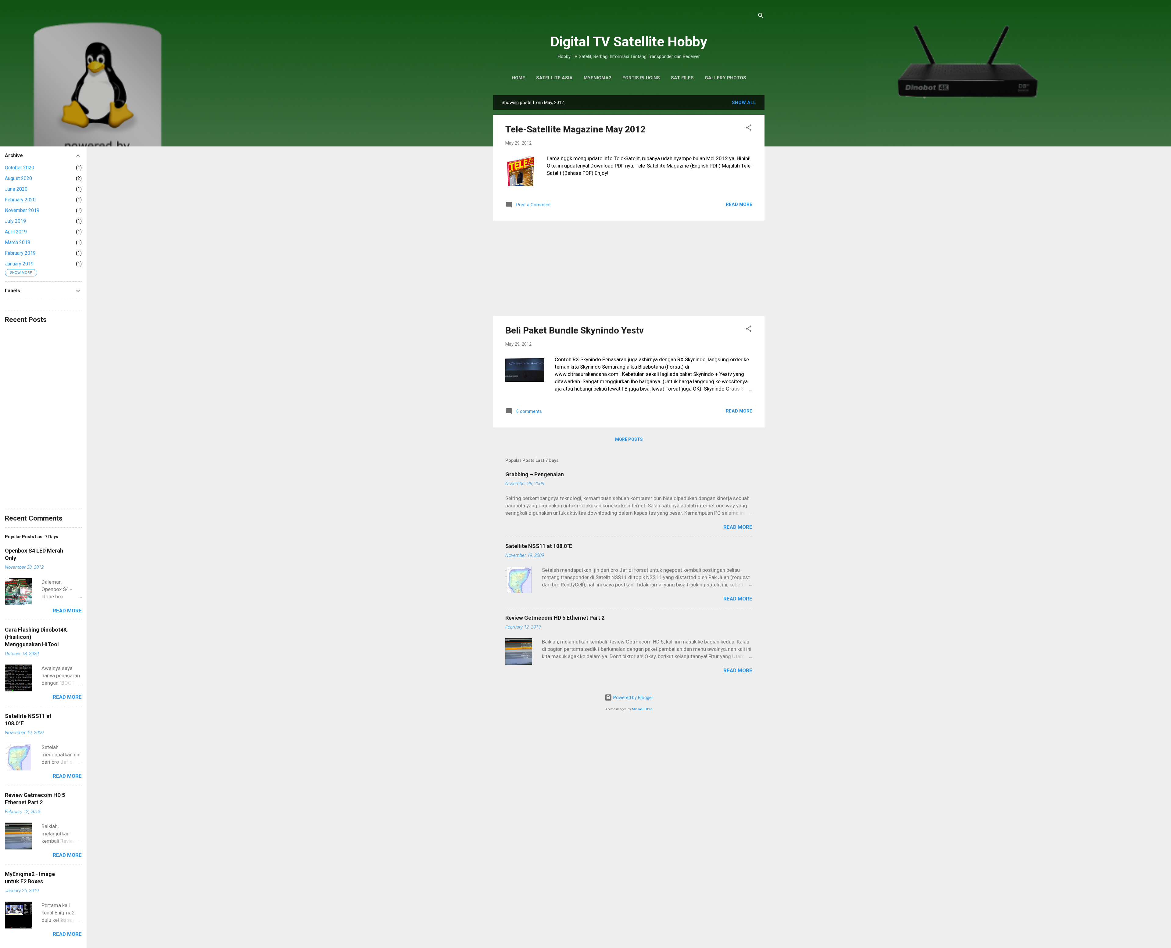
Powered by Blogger (632, 697)
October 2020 (19, 168)
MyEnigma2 (597, 78)
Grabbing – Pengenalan (534, 474)
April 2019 (16, 232)
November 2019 (22, 210)
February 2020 (20, 200)
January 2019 (19, 264)
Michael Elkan (642, 709)
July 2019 (15, 221)
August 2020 (18, 178)
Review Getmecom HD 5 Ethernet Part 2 (554, 618)
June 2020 (16, 189)
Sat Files (682, 78)
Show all (744, 102)
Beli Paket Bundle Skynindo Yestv (574, 330)
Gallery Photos (725, 78)
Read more (739, 204)
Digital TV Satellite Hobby (628, 42)
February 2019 (20, 253)
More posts (629, 439)
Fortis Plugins (641, 78)
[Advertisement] (629, 268)
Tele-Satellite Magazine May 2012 (575, 129)
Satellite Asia (554, 78)
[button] (748, 128)
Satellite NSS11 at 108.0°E (538, 546)
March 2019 (17, 242)
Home (518, 78)
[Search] (761, 16)
